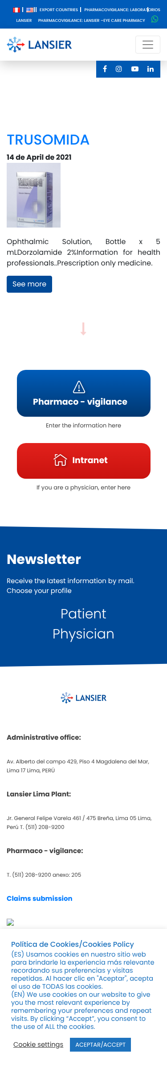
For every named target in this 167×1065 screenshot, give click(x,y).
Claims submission (40, 898)
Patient (83, 613)
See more (29, 284)
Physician (83, 633)
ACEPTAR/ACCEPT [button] (100, 1044)
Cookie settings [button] (38, 1045)
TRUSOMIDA (48, 140)
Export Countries (59, 10)
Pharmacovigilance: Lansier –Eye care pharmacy (91, 21)
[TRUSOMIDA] (34, 199)
